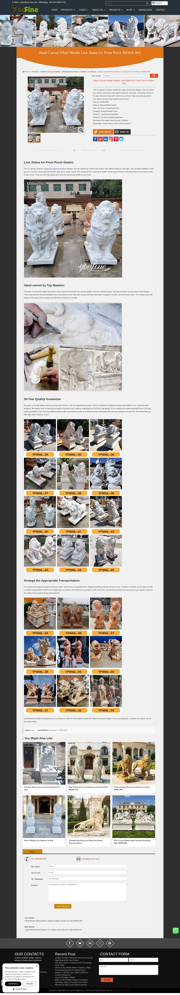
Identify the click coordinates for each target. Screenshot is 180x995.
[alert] (20, 978)
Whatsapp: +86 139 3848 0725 (52, 2)
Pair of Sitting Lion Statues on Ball (38, 840)
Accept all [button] (13, 984)
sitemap (115, 990)
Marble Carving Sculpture (50, 72)
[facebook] (95, 139)
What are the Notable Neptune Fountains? (71, 980)
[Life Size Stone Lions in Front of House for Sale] (44, 763)
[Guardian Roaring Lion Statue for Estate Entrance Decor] (89, 816)
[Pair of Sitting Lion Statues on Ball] (44, 816)
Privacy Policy (124, 990)
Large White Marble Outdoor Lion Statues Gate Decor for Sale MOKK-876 (53, 930)
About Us (97, 10)
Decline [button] (29, 984)
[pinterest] (110, 943)
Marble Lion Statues (88, 72)
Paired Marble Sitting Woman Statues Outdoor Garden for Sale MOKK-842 (53, 921)
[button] (21, 989)
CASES (82, 10)
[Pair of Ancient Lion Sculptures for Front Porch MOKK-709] (89, 763)
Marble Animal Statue (70, 72)
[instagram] (100, 943)
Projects (114, 10)
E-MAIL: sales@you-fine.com (24, 2)
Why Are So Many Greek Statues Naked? (71, 985)
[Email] (121, 139)
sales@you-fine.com (90, 859)
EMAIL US (124, 132)
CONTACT (160, 10)
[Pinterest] (116, 139)
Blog (129, 10)
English (158, 3)
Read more (22, 979)
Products (66, 10)
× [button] (36, 966)
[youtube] (100, 139)
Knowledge (145, 10)
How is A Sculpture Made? (65, 977)
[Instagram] (110, 139)
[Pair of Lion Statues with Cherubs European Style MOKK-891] (133, 816)
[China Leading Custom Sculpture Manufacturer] (25, 11)
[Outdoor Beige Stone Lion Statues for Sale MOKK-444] (133, 763)
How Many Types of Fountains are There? (71, 982)
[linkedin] (105, 139)
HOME (54, 10)
